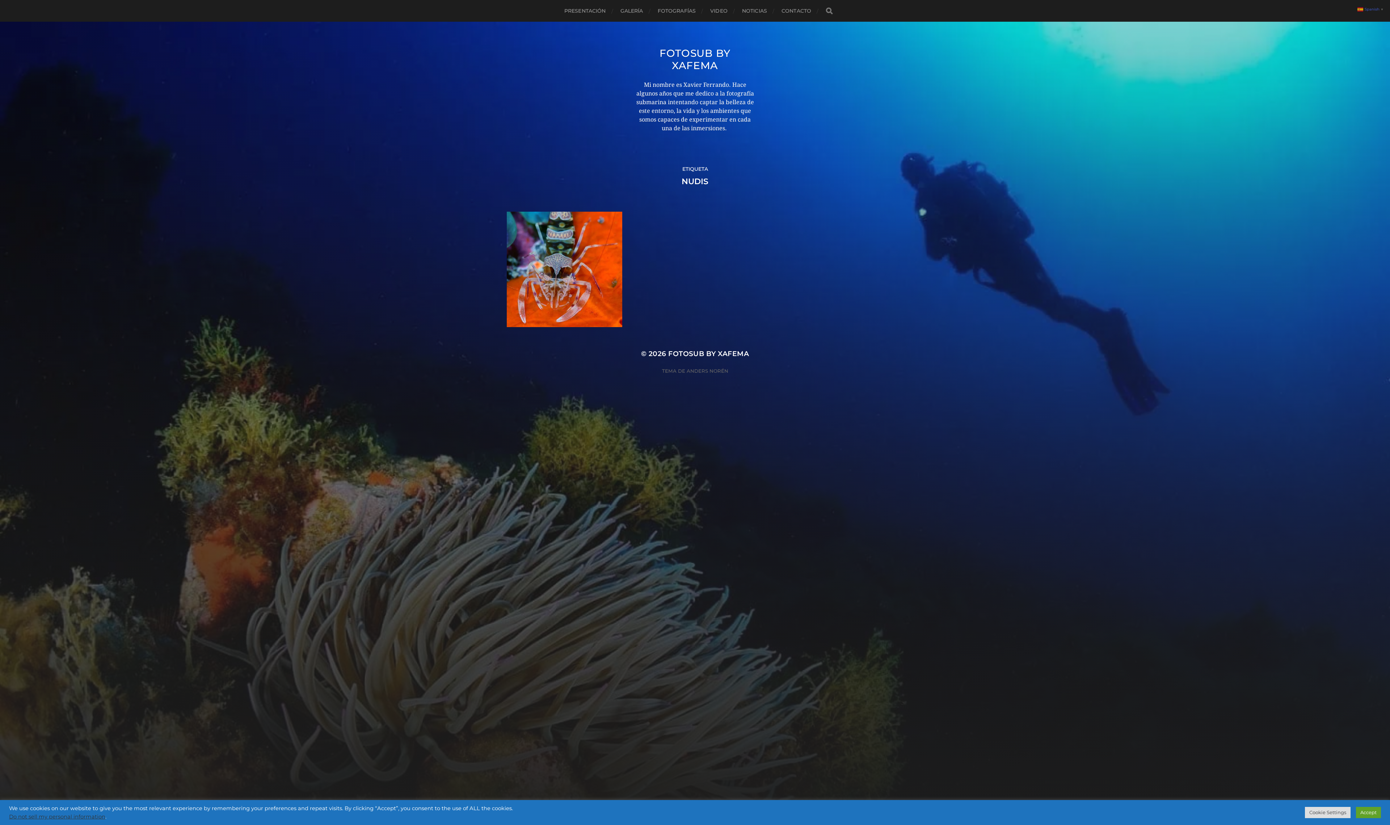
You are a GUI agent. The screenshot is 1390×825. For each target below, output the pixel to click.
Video (719, 11)
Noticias (754, 11)
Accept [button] (1368, 812)
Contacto (796, 11)
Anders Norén (707, 371)
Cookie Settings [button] (1327, 812)
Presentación (585, 11)
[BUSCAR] (829, 11)
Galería (631, 11)
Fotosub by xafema (695, 59)
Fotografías (677, 11)
